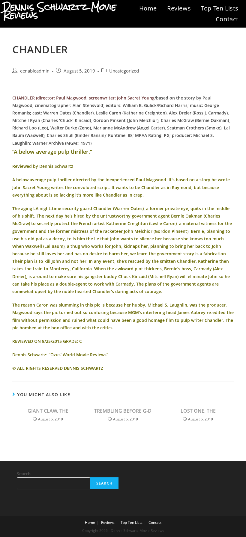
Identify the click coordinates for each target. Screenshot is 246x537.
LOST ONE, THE (198, 411)
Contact (227, 19)
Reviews (179, 8)
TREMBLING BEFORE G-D (123, 411)
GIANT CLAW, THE (48, 411)
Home (148, 8)
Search (24, 473)
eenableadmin (35, 71)
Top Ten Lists (219, 8)
